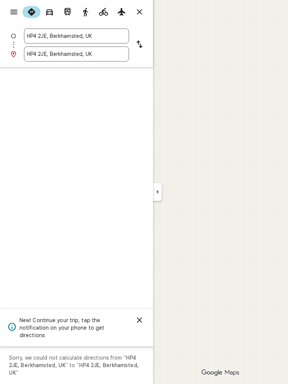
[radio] (31, 12)
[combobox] (76, 36)
